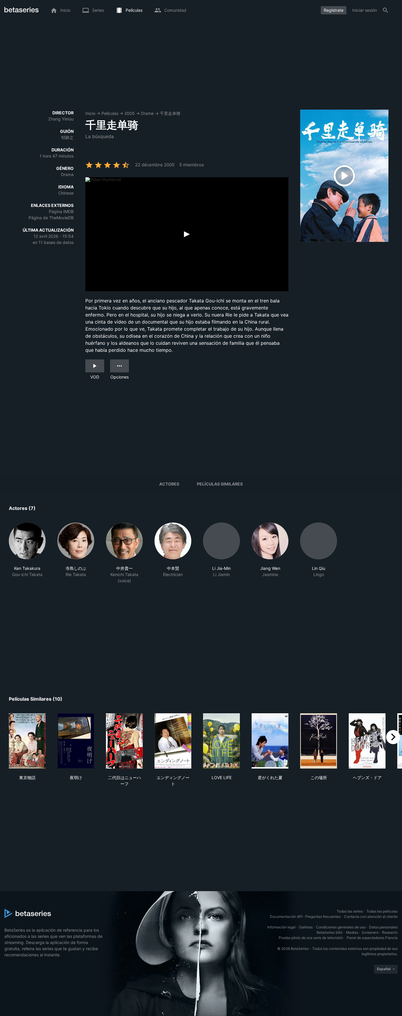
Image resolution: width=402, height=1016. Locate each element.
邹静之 (67, 137)
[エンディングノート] (173, 741)
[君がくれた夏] (270, 741)
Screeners (370, 932)
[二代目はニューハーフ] (124, 741)
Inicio (90, 113)
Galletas (306, 927)
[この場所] (318, 741)
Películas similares (220, 483)
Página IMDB (61, 211)
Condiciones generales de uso (341, 927)
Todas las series (350, 911)
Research (390, 932)
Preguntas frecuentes (322, 916)
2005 (129, 113)
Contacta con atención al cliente (371, 916)
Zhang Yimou (61, 118)
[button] (27, 553)
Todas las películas (382, 911)
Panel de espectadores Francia (372, 937)
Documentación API (286, 916)
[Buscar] (385, 10)
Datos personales (383, 927)
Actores (169, 483)
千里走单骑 (170, 113)
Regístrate (333, 10)
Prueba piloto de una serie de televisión (311, 937)
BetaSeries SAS (330, 932)
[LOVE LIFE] (221, 741)
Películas (110, 113)
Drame (147, 113)
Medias (352, 932)
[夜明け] (75, 741)
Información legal (281, 927)
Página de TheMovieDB (51, 217)
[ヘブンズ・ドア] (367, 741)
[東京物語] (27, 741)
